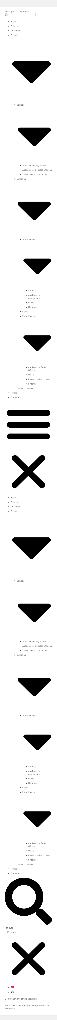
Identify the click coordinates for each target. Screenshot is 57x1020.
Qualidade (15, 30)
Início (13, 21)
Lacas (31, 302)
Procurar (9, 927)
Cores (25, 311)
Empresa (15, 26)
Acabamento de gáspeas (34, 165)
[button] (28, 448)
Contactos (15, 397)
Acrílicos (32, 290)
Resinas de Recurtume (39, 379)
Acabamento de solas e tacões (37, 170)
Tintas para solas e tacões (34, 174)
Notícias (14, 393)
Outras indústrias (25, 388)
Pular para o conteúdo (17, 11)
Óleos (31, 374)
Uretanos (32, 307)
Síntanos (32, 383)
